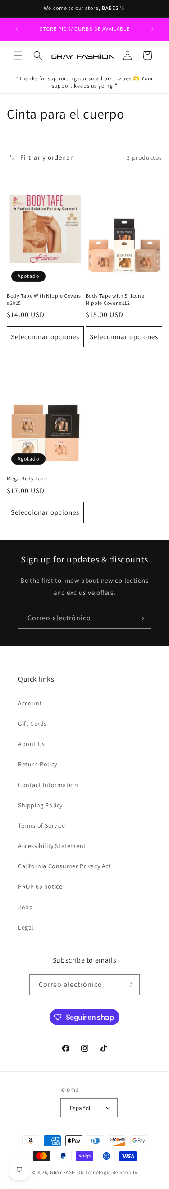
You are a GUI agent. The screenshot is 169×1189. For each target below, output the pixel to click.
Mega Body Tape (27, 478)
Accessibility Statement (52, 846)
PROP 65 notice (40, 886)
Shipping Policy (40, 805)
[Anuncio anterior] (17, 29)
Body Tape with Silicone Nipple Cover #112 (115, 299)
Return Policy (37, 764)
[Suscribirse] (141, 618)
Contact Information (48, 785)
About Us (31, 744)
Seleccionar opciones (45, 336)
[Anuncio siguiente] (152, 29)
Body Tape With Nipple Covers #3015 (44, 299)
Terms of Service (41, 825)
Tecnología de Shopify (111, 1172)
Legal (26, 927)
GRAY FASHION (67, 1172)
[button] (18, 55)
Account (30, 703)
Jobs (25, 907)
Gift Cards (32, 723)
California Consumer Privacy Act (64, 866)
